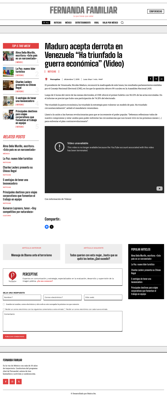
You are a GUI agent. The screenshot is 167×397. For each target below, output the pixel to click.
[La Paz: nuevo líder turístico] (8, 72)
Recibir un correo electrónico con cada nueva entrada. (87, 309)
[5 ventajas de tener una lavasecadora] (8, 101)
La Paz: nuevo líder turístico (25, 70)
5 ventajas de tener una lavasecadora (26, 99)
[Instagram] (12, 381)
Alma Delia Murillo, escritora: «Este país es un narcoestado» (26, 55)
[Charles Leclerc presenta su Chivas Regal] (8, 85)
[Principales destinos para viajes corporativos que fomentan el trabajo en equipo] (8, 114)
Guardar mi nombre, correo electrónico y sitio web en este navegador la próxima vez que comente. (42, 304)
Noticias (20, 75)
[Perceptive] (47, 79)
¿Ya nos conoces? (45, 281)
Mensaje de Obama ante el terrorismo (31, 255)
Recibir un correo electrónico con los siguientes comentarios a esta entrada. (34, 309)
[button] (122, 22)
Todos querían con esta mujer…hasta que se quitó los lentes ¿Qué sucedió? (93, 256)
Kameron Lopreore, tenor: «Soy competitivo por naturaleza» (19, 209)
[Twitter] (156, 78)
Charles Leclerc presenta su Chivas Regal (26, 84)
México (19, 62)
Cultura (7, 215)
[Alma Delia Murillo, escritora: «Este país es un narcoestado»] (8, 56)
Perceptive (55, 79)
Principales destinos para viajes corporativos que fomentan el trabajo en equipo (26, 117)
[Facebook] (150, 78)
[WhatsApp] (161, 78)
